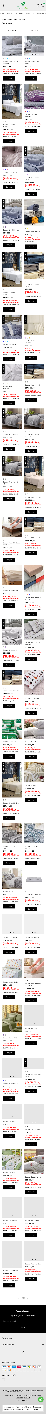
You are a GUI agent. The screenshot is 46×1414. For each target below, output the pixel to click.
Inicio (4, 19)
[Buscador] (38, 6)
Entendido (36, 1409)
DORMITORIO (12, 19)
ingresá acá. (37, 1395)
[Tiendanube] (23, 1401)
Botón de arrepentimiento (23, 1397)
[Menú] (4, 6)
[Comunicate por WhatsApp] (41, 1399)
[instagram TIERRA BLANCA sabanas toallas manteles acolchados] (23, 1352)
